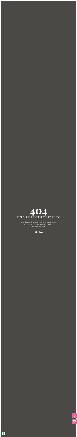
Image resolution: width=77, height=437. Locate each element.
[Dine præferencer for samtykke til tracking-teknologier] (3, 433)
